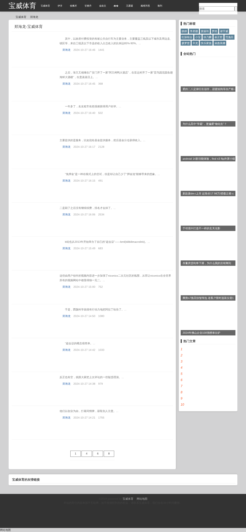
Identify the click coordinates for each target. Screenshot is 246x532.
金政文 (102, 5)
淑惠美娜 (219, 43)
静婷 (184, 31)
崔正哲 (218, 37)
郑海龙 (34, 16)
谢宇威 (224, 31)
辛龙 (195, 43)
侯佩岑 (73, 5)
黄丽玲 (205, 31)
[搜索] (235, 8)
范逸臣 (229, 37)
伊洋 (60, 5)
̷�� (116, 5)
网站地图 (142, 498)
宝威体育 (22, 6)
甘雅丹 (88, 5)
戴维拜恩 (145, 5)
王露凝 (129, 5)
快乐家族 (206, 43)
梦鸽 (214, 31)
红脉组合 (187, 37)
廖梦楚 (186, 43)
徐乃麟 (208, 37)
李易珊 (194, 31)
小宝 (198, 37)
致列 (160, 5)
